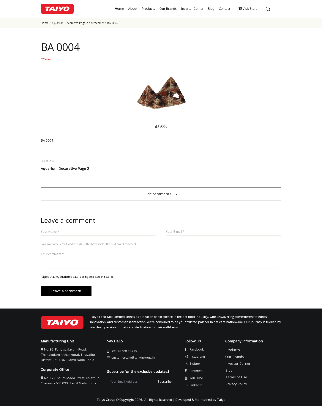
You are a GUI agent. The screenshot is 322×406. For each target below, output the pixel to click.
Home (44, 23)
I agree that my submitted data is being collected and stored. (77, 276)
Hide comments (158, 193)
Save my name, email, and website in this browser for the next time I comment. (89, 244)
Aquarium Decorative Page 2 (70, 23)
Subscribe (165, 381)
